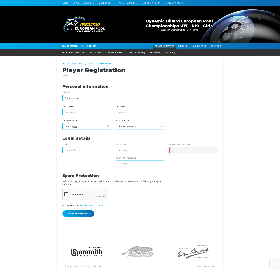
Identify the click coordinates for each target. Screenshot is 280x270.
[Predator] (140, 251)
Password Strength (180, 144)
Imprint (198, 266)
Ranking (170, 52)
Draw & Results (117, 52)
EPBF (64, 64)
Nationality (122, 120)
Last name (121, 106)
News (76, 3)
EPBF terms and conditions (91, 205)
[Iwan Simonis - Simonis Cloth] (193, 251)
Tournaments (127, 3)
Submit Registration (78, 213)
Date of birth (70, 120)
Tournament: (70, 46)
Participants (97, 52)
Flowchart (155, 52)
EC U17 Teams (88, 46)
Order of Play (152, 3)
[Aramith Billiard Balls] (86, 251)
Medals (182, 46)
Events (164, 46)
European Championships (100, 64)
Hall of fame (198, 46)
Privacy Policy (209, 266)
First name (68, 106)
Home (65, 3)
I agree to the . (85, 205)
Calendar (105, 3)
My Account (175, 3)
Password (121, 144)
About (87, 3)
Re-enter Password (126, 158)
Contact (215, 46)
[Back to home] (82, 24)
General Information (73, 52)
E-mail (66, 144)
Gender (66, 92)
